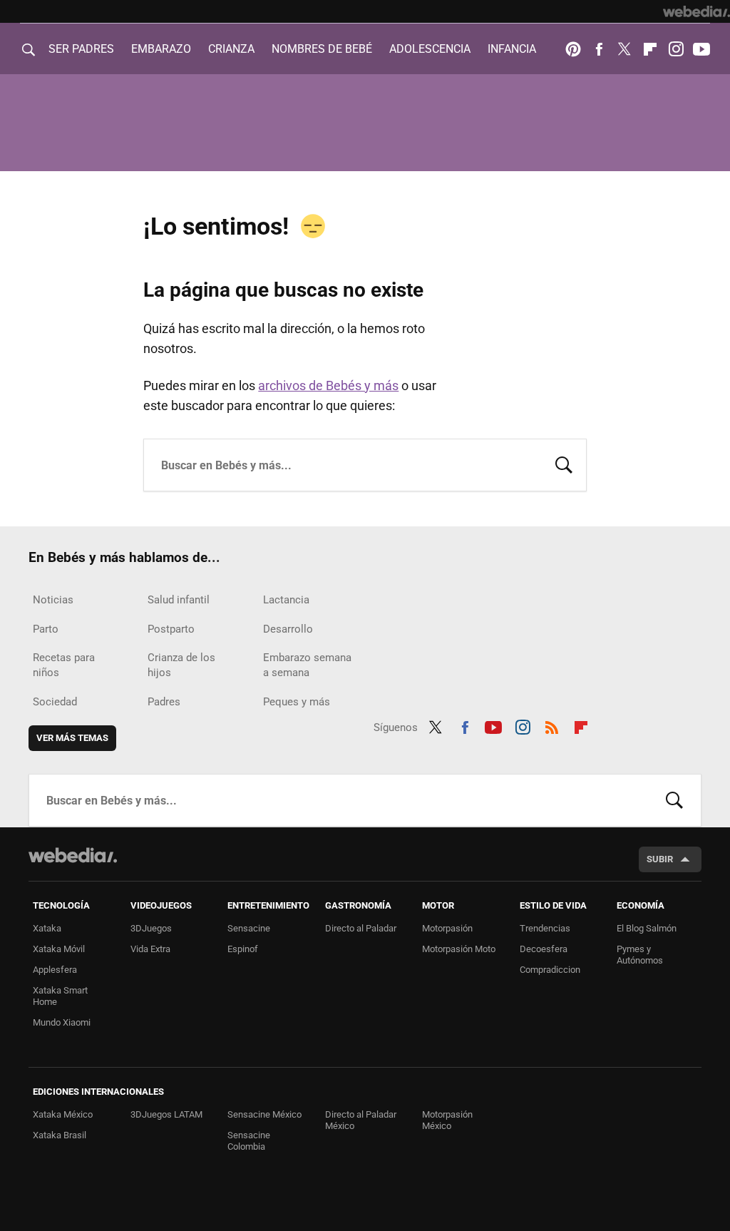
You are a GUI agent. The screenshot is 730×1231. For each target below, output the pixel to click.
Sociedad (55, 701)
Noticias (53, 599)
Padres (164, 701)
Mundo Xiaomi (62, 1022)
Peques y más (296, 701)
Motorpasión (447, 928)
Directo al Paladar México (360, 1120)
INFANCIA (512, 49)
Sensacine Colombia (248, 1141)
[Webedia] (696, 11)
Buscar (564, 463)
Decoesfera (543, 949)
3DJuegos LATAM (166, 1114)
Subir (660, 859)
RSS (551, 725)
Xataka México (63, 1114)
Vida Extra (150, 949)
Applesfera (55, 969)
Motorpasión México (447, 1120)
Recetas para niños (64, 665)
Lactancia (286, 599)
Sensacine (248, 928)
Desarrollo (288, 629)
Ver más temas (72, 737)
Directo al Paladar (360, 928)
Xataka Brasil (59, 1135)
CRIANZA (231, 49)
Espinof (242, 949)
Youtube (701, 49)
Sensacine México (264, 1114)
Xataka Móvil (59, 949)
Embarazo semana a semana (307, 665)
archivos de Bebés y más (328, 385)
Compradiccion (550, 969)
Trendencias (545, 928)
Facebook (598, 49)
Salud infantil (179, 599)
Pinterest (573, 49)
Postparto (171, 629)
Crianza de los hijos (181, 665)
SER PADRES (81, 49)
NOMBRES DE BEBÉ (322, 49)
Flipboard (650, 49)
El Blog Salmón (647, 928)
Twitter (624, 49)
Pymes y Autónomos (640, 955)
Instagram (675, 49)
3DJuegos (151, 928)
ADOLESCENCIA (430, 49)
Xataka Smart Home (60, 996)
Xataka (47, 928)
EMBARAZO (161, 49)
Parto (45, 629)
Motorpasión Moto (458, 949)
